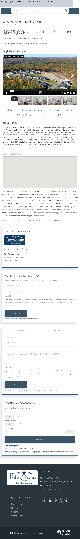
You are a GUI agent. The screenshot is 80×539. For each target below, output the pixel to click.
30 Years (18, 408)
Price (7, 413)
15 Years (27, 408)
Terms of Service (56, 391)
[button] (65, 10)
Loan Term (8, 408)
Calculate (40, 439)
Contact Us (8, 260)
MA (19, 220)
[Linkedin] (66, 501)
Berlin (35, 220)
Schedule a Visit (57, 331)
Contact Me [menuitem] (17, 515)
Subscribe (16, 313)
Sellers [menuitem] (14, 512)
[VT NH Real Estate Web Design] (63, 533)
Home (5, 220)
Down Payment (10, 421)
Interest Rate (10, 428)
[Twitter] (61, 501)
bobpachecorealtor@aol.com (58, 481)
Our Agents (17, 260)
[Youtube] (50, 501)
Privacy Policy (21, 306)
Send (16, 385)
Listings (13, 220)
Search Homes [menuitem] (18, 504)
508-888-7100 (12, 254)
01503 (42, 220)
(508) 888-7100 (51, 478)
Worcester (27, 220)
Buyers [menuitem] (14, 508)
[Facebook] (44, 501)
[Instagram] (55, 501)
